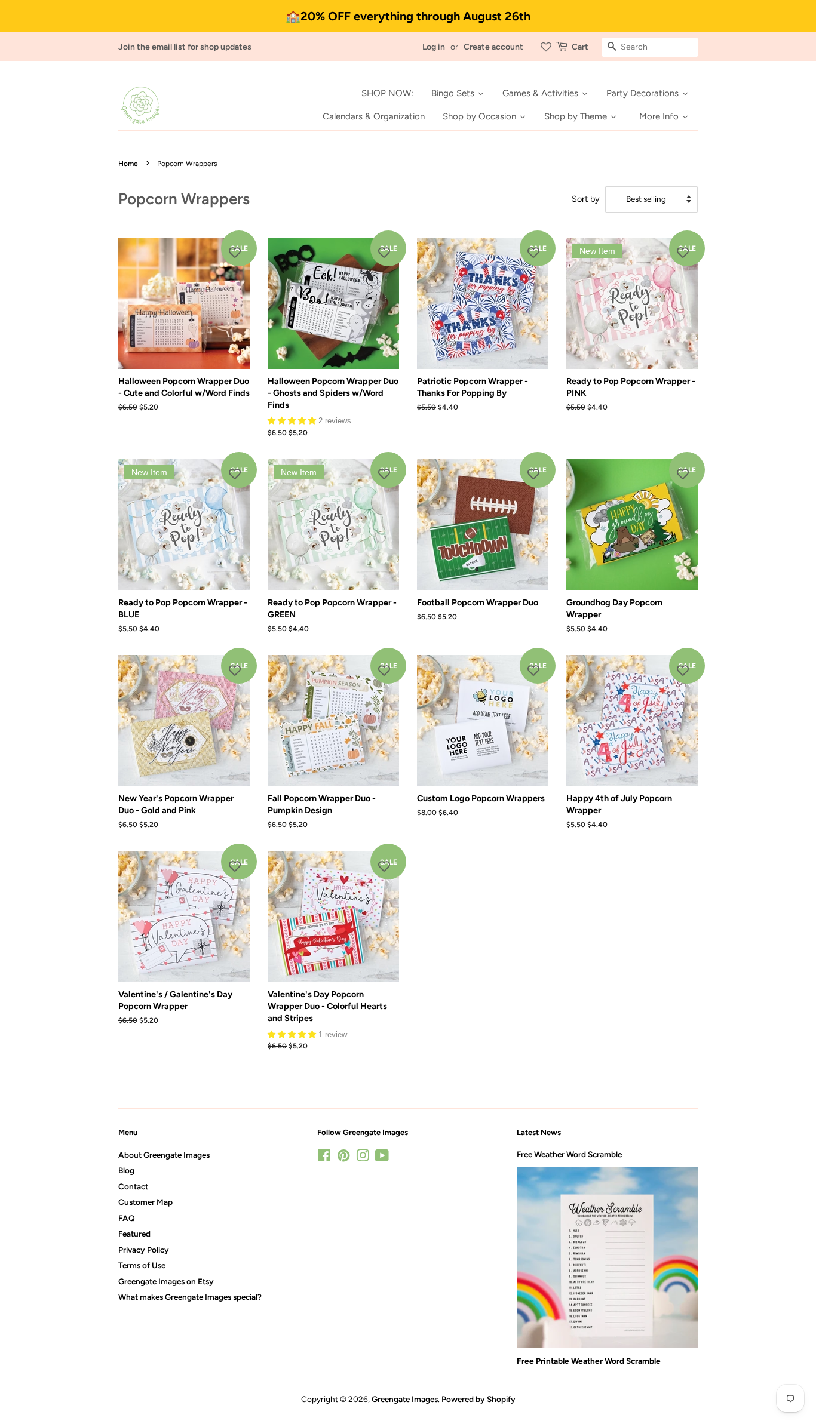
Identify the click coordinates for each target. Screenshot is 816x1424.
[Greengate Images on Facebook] (324, 1157)
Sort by (586, 198)
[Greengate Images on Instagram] (362, 1157)
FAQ (126, 1218)
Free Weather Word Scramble (569, 1154)
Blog (126, 1170)
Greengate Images (405, 1399)
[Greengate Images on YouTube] (382, 1157)
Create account (493, 47)
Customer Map (145, 1202)
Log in (433, 47)
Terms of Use (141, 1265)
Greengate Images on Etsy (166, 1281)
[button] (293, 420)
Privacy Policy (143, 1249)
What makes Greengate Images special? (190, 1297)
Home (128, 163)
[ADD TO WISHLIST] (235, 252)
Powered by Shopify (478, 1399)
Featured (134, 1233)
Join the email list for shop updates (184, 47)
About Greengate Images (164, 1155)
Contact (133, 1186)
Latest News (539, 1132)
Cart (580, 47)
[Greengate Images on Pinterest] (343, 1157)
